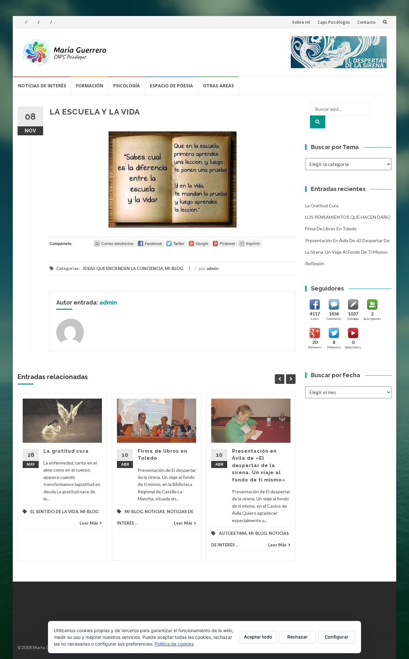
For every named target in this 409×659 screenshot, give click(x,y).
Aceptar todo (258, 636)
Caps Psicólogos (334, 22)
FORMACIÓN (89, 86)
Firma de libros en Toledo (331, 228)
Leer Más (89, 523)
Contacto (366, 22)
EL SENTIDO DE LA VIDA (54, 511)
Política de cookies (174, 644)
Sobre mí (301, 22)
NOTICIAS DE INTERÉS (42, 86)
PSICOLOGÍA (126, 86)
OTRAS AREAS (218, 86)
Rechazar (297, 636)
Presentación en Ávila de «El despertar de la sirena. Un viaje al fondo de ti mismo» (258, 465)
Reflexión (314, 263)
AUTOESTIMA (233, 533)
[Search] (317, 121)
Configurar (337, 636)
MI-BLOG (174, 268)
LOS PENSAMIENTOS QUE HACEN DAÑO (347, 217)
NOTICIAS (155, 511)
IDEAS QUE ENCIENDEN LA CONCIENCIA (123, 268)
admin (212, 268)
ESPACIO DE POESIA (171, 86)
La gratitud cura (66, 451)
